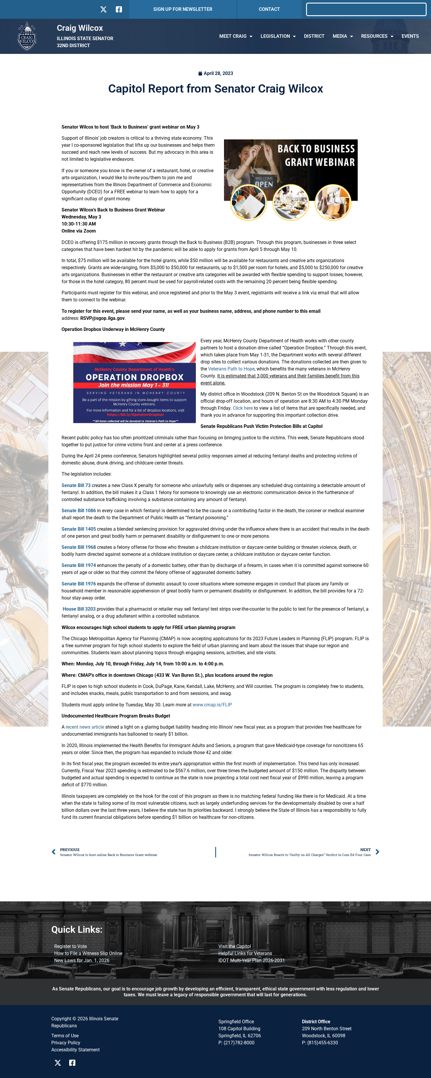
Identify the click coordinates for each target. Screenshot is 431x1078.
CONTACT (269, 9)
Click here (243, 408)
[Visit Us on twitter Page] (59, 1062)
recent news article (85, 727)
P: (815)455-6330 (320, 1042)
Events (410, 36)
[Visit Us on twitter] (103, 9)
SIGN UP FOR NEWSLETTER (182, 9)
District (314, 36)
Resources (374, 36)
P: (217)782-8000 (236, 1042)
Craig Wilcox (80, 28)
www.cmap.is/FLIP (212, 705)
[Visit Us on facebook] (118, 9)
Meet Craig (233, 36)
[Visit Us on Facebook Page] (74, 1062)
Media (340, 36)
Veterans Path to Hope (231, 369)
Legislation (275, 36)
